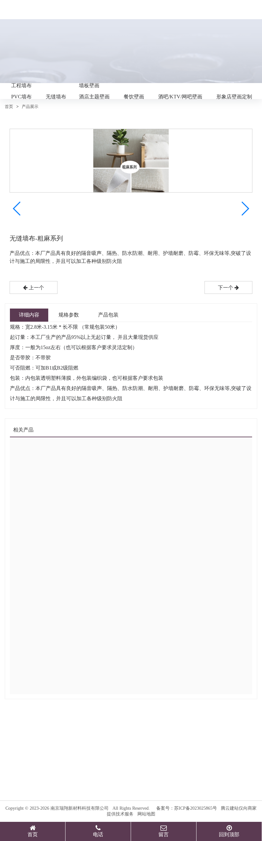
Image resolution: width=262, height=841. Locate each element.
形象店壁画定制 (234, 96)
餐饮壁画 (134, 96)
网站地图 (146, 814)
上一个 (35, 287)
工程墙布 (21, 85)
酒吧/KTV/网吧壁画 (180, 96)
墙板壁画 (89, 85)
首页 (9, 106)
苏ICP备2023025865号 (195, 808)
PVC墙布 (21, 96)
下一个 (226, 287)
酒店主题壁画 (94, 96)
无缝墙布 (56, 96)
